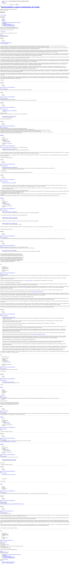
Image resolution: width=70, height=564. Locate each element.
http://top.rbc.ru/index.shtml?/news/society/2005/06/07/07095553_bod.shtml (11, 503)
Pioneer (1, 387)
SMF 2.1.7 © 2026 (5, 562)
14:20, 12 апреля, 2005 (4, 98)
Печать (1, 34)
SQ (0, 264)
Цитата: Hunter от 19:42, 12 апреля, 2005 (9, 250)
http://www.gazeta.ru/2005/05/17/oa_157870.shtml (8, 441)
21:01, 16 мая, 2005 (3, 380)
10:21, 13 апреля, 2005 (4, 237)
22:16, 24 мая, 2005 (3, 472)
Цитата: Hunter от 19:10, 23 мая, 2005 (8, 474)
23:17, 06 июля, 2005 (3, 512)
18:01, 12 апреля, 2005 (4, 127)
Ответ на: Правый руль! (4, 410)
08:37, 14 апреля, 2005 (4, 274)
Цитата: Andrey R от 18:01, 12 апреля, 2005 (9, 167)
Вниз (1, 35)
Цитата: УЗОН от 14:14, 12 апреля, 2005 (9, 116)
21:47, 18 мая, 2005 (3, 439)
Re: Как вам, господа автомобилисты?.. (6, 510)
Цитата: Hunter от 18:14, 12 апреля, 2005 (9, 182)
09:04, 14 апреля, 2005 (4, 315)
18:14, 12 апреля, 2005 (4, 147)
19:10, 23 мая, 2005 (3, 456)
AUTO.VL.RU (29, 280)
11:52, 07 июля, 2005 (3, 541)
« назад (1, 31)
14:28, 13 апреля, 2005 (4, 247)
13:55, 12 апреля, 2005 (4, 88)
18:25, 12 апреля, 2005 (4, 165)
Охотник (1, 135)
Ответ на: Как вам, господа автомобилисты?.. (7, 87)
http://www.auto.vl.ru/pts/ (39, 291)
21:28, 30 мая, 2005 (3, 492)
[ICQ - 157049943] (7, 361)
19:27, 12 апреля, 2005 (4, 181)
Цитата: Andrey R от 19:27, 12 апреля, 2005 (9, 211)
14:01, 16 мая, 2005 (3, 368)
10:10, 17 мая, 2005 (3, 412)
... (7, 35)
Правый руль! (2, 395)
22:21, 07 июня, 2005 (3, 502)
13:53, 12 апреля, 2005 (4, 43)
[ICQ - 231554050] (7, 141)
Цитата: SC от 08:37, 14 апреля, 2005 (8, 317)
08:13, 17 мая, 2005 (3, 397)
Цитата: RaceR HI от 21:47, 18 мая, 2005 (9, 459)
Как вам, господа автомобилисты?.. (6, 42)
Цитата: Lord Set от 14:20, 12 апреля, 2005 (9, 110)
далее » (4, 31)
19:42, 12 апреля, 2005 (4, 210)
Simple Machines (11, 562)
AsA (1, 530)
